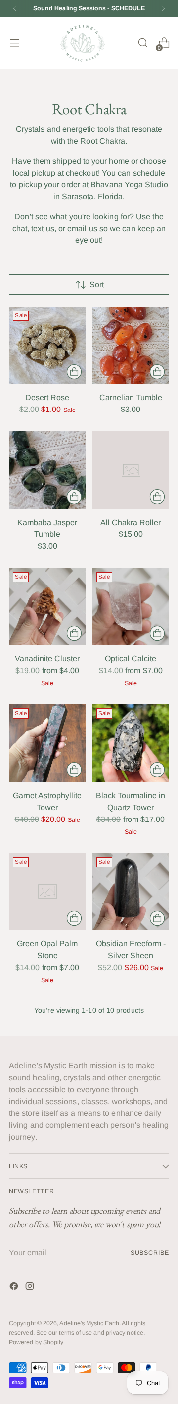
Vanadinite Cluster (47, 658)
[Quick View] (74, 372)
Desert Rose (47, 397)
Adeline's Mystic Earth (89, 1323)
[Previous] (15, 8)
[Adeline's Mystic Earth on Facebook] (15, 1287)
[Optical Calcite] (131, 606)
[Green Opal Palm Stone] (47, 892)
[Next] (163, 8)
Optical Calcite (130, 658)
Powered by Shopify (36, 1342)
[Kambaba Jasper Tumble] (47, 470)
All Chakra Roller (130, 522)
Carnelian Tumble (130, 397)
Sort (96, 284)
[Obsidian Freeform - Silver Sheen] (131, 892)
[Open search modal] (143, 43)
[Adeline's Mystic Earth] (82, 43)
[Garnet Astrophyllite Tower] (47, 743)
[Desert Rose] (47, 345)
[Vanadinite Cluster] (47, 606)
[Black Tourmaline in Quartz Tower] (131, 743)
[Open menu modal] (14, 43)
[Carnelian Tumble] (131, 345)
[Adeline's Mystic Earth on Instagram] (31, 1287)
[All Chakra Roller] (131, 470)
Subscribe (150, 1252)
